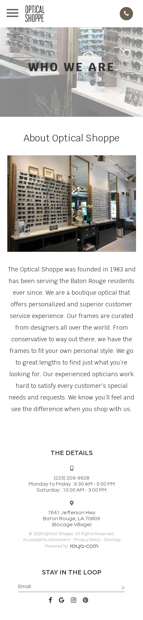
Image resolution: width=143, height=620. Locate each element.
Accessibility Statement (46, 540)
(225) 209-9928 (71, 478)
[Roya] (84, 547)
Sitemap (112, 540)
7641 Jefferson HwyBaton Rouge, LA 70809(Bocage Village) (71, 518)
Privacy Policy (87, 540)
